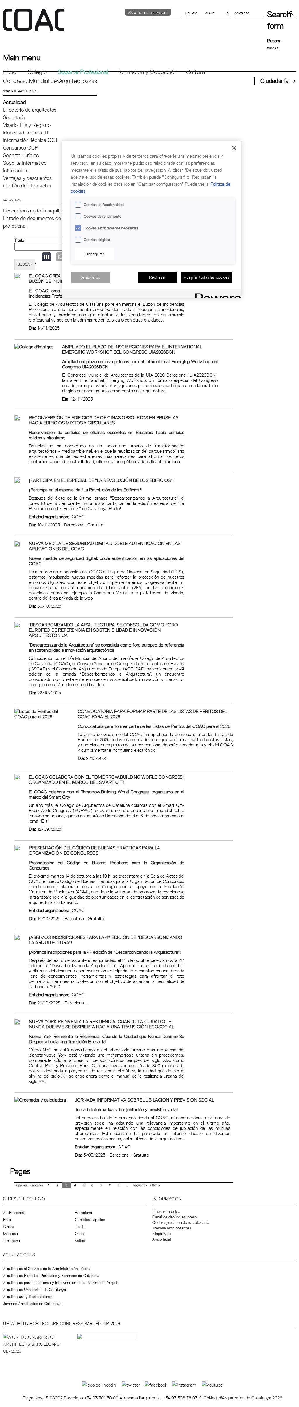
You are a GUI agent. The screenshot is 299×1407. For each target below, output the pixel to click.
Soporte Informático (24, 162)
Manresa (10, 1233)
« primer (21, 1185)
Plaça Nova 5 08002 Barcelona (53, 1397)
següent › (140, 1185)
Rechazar (157, 277)
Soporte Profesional (83, 71)
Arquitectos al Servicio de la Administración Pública (47, 1268)
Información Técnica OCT (30, 140)
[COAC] (76, 23)
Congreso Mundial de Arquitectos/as (50, 81)
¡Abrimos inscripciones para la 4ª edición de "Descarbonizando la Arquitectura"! (105, 940)
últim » (155, 1185)
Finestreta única (166, 1211)
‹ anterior (36, 1185)
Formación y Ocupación (147, 71)
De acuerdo (90, 277)
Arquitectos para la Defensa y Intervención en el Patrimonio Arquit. (60, 1282)
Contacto (241, 13)
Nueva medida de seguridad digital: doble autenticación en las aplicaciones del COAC (104, 546)
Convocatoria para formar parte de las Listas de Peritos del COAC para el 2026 (152, 714)
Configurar (94, 254)
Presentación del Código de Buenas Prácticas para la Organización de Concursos (94, 850)
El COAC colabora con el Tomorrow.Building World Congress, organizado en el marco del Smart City (106, 779)
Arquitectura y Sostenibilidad (27, 1296)
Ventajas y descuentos (27, 178)
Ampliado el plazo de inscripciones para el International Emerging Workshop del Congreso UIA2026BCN (132, 349)
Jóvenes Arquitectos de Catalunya (32, 1303)
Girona (8, 1226)
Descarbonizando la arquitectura (38, 210)
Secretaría (14, 117)
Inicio (9, 71)
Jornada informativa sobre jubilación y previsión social (144, 1100)
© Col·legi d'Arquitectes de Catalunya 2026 (240, 1397)
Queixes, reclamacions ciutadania (180, 1222)
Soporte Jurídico (21, 155)
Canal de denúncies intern (174, 1217)
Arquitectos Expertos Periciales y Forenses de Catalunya (51, 1275)
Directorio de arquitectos (29, 109)
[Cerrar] (234, 147)
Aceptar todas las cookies (207, 277)
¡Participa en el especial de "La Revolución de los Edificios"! (101, 480)
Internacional (16, 170)
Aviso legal (161, 1239)
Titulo (19, 240)
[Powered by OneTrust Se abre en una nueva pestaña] (216, 294)
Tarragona (11, 1240)
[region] (151, 219)
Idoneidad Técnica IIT (26, 132)
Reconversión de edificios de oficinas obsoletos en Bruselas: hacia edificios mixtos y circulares (104, 420)
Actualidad (14, 102)
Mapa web (161, 1233)
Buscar (274, 40)
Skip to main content (148, 12)
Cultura (195, 71)
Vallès (80, 1240)
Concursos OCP (20, 147)
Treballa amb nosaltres (171, 1228)
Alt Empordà (13, 1212)
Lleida (80, 1226)
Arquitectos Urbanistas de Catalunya (34, 1289)
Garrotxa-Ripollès (90, 1219)
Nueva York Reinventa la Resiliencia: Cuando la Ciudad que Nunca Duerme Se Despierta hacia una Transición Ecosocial (101, 1024)
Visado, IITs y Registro (27, 125)
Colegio (37, 71)
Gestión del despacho (27, 185)
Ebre (7, 1219)
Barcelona (83, 1212)
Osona (80, 1233)
